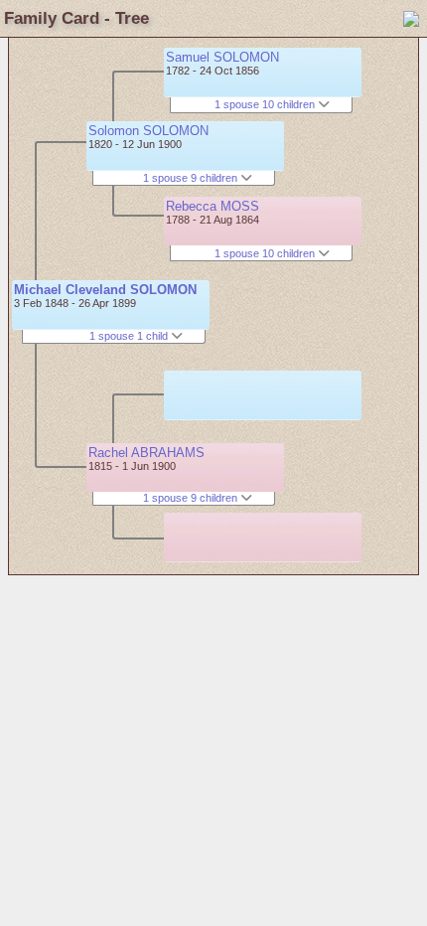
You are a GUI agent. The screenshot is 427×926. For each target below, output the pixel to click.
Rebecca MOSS (212, 206)
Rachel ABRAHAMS (146, 452)
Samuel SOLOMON (222, 57)
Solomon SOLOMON (148, 130)
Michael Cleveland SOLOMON (105, 289)
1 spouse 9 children (191, 178)
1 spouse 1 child (130, 336)
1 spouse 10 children (266, 104)
